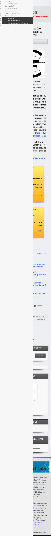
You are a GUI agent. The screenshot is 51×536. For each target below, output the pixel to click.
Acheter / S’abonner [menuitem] (11, 16)
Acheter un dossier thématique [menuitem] (18, 23)
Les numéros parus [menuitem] (11, 8)
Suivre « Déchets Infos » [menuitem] (13, 13)
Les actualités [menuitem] (9, 6)
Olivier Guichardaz (39, 485)
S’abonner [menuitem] (11, 18)
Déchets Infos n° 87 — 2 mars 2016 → (38, 317)
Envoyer (40, 356)
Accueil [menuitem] (7, 1)
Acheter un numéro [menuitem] (14, 21)
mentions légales (34, 525)
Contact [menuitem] (7, 25)
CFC (42, 518)
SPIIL (44, 494)
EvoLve (45, 532)
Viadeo (39, 306)
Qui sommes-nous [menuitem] (11, 4)
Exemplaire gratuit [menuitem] (11, 11)
